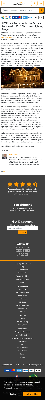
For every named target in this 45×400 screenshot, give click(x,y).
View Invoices (22, 299)
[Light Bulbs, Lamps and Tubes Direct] (19, 3)
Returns (22, 311)
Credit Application (22, 305)
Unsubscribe (22, 308)
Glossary (23, 354)
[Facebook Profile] (24, 250)
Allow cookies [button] (32, 394)
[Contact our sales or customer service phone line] (34, 3)
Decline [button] (13, 394)
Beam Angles (22, 341)
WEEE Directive (22, 348)
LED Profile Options (22, 335)
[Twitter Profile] (17, 250)
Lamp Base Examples (22, 332)
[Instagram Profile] (18, 254)
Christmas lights (6, 37)
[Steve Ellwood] (4, 156)
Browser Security (22, 322)
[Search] (41, 10)
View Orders (22, 296)
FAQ (22, 344)
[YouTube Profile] (20, 250)
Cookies (22, 318)
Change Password (22, 292)
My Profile (22, 289)
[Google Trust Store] (6, 17)
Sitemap (22, 282)
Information (22, 329)
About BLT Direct (22, 270)
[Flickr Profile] (26, 254)
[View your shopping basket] (41, 3)
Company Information (22, 263)
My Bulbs (22, 302)
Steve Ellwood (14, 154)
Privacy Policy (22, 325)
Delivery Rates (22, 273)
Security (22, 315)
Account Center (22, 286)
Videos (22, 357)
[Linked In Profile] (28, 250)
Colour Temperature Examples (22, 338)
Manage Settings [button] (11, 388)
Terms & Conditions (22, 276)
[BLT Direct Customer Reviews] (22, 184)
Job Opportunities (22, 279)
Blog (22, 267)
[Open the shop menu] (4, 3)
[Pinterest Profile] (22, 254)
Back (4, 171)
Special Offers (22, 351)
